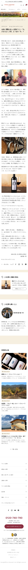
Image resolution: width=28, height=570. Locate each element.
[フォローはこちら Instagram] (11, 510)
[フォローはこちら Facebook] (8, 510)
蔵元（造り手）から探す (7, 474)
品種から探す (4, 480)
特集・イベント (5, 497)
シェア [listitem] (12, 264)
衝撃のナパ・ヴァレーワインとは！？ (11, 374)
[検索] (21, 5)
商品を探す (3, 9)
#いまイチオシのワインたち (16, 26)
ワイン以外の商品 (5, 486)
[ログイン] (23, 5)
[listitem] (15, 264)
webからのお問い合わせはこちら (14, 526)
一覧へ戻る (6, 264)
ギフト (18, 9)
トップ (2, 18)
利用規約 (13, 550)
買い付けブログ (5, 371)
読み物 (7, 18)
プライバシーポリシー (13, 554)
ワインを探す (4, 463)
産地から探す (4, 469)
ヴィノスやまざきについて (7, 503)
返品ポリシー (13, 557)
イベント (24, 9)
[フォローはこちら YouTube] (15, 510)
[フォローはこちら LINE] (18, 510)
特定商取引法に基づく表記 (13, 552)
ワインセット (11, 9)
